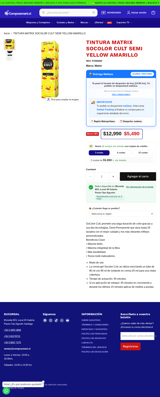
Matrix (98, 65)
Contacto (87, 343)
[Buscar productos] (93, 12)
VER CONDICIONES (121, 95)
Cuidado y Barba (66, 22)
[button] (137, 12)
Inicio (7, 33)
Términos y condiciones (95, 325)
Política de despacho (94, 338)
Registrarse (130, 346)
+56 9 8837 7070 (12, 342)
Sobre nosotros (91, 320)
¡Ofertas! (99, 22)
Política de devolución (95, 352)
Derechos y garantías (94, 329)
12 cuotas (143, 152)
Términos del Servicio (94, 347)
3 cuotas (99, 152)
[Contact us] (6, 391)
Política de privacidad (94, 334)
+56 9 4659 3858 (12, 330)
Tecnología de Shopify (14, 388)
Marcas (85, 22)
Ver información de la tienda (139, 187)
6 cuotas (121, 152)
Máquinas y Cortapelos (38, 22)
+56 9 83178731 (12, 336)
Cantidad (91, 169)
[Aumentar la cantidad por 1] (113, 176)
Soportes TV (123, 22)
